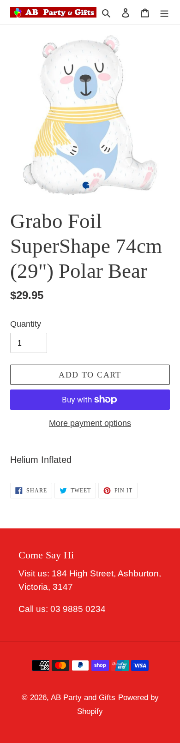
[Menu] (164, 12)
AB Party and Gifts (83, 697)
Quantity (25, 324)
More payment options (90, 423)
